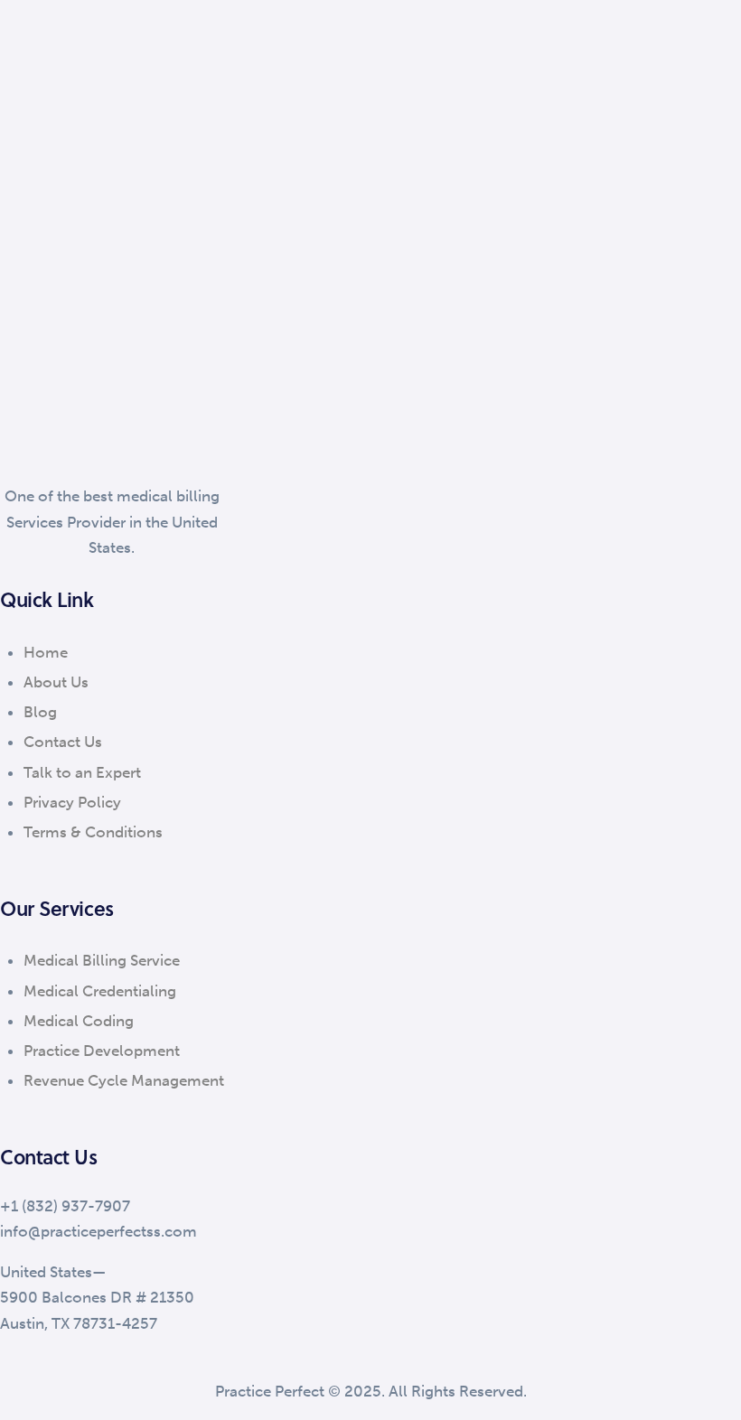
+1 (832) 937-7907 (65, 1206)
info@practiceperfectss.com (98, 1231)
